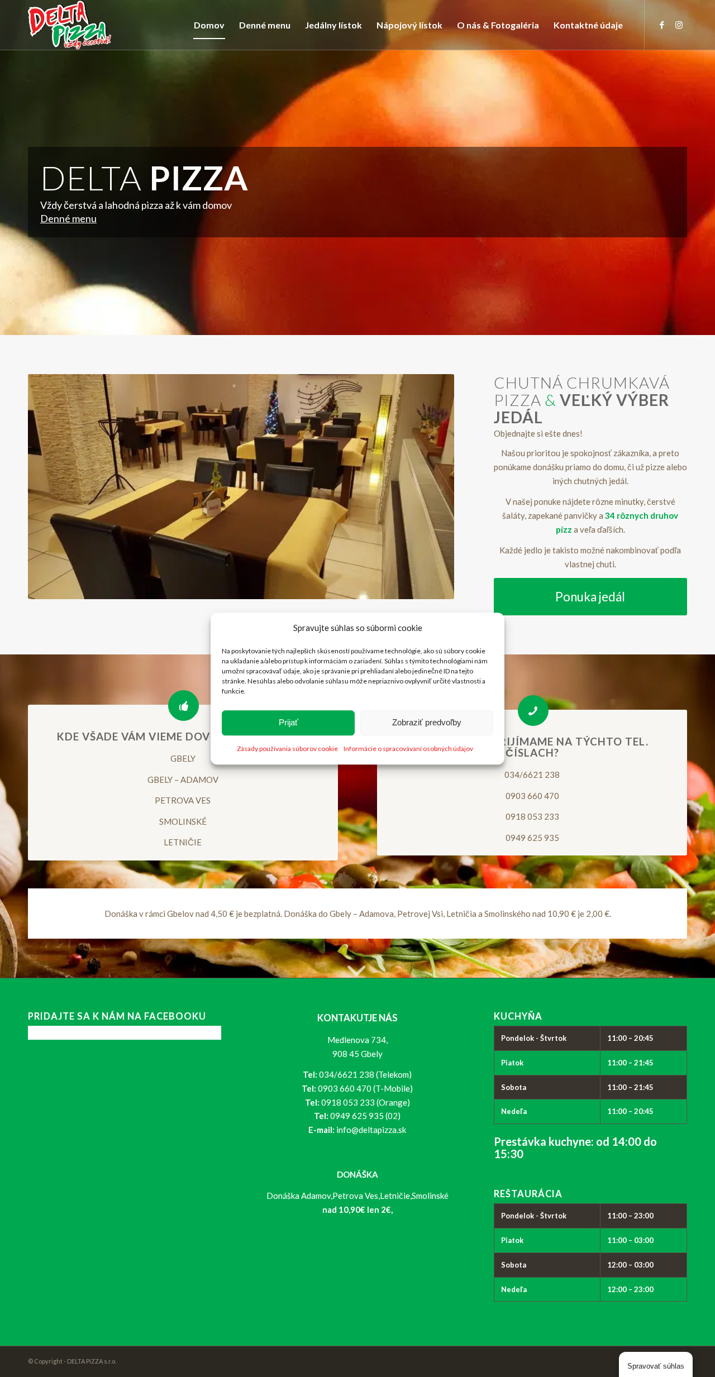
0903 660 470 (532, 796)
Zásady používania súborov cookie (287, 748)
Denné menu (68, 218)
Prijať (288, 723)
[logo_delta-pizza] (70, 25)
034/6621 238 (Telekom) (365, 1074)
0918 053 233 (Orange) (365, 1102)
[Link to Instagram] (678, 24)
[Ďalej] (429, 487)
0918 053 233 (532, 816)
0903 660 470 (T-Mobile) (365, 1088)
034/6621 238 (532, 774)
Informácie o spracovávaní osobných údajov (408, 748)
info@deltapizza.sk (371, 1130)
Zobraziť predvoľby (426, 723)
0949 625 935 (532, 838)
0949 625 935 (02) (365, 1116)
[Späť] (53, 487)
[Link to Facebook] (662, 24)
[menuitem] (209, 25)
